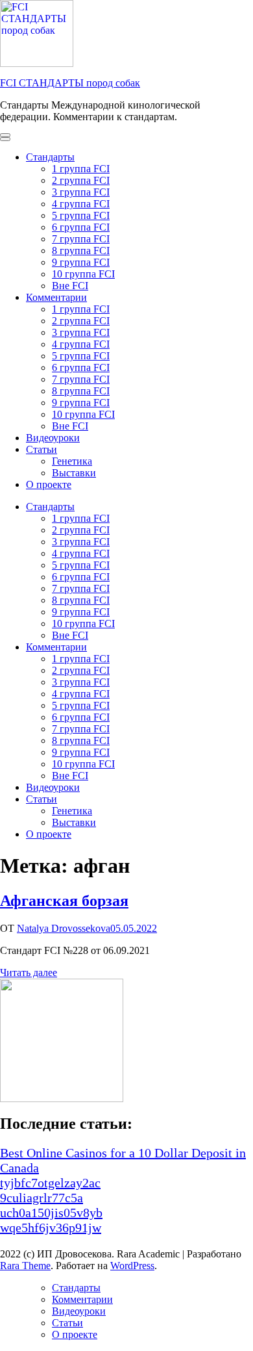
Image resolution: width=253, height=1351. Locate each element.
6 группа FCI (81, 227)
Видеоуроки (53, 437)
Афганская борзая (64, 900)
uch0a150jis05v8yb (51, 1212)
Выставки (74, 472)
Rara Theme (25, 1265)
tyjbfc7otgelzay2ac (50, 1183)
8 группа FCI (81, 250)
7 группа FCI (81, 238)
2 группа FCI (81, 180)
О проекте (48, 484)
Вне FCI (70, 285)
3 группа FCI (81, 192)
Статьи (41, 449)
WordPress (132, 1265)
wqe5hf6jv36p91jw (50, 1227)
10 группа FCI (83, 273)
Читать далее (28, 972)
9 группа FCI (81, 262)
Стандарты (50, 156)
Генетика (72, 461)
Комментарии (56, 297)
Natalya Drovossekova (63, 928)
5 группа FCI (81, 215)
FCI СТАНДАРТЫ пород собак (70, 82)
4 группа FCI (81, 203)
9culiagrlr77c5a (41, 1197)
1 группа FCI (81, 168)
